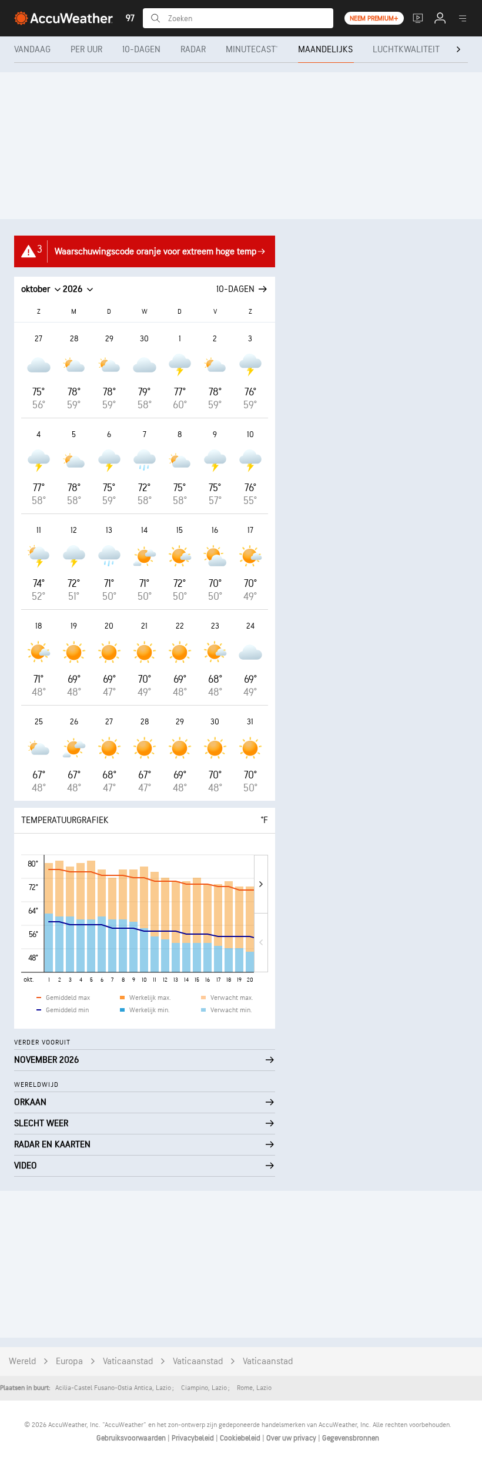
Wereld (22, 1361)
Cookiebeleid (241, 1438)
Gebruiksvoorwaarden (132, 1438)
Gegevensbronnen (350, 1438)
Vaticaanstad (128, 1361)
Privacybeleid (194, 1438)
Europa (69, 1361)
